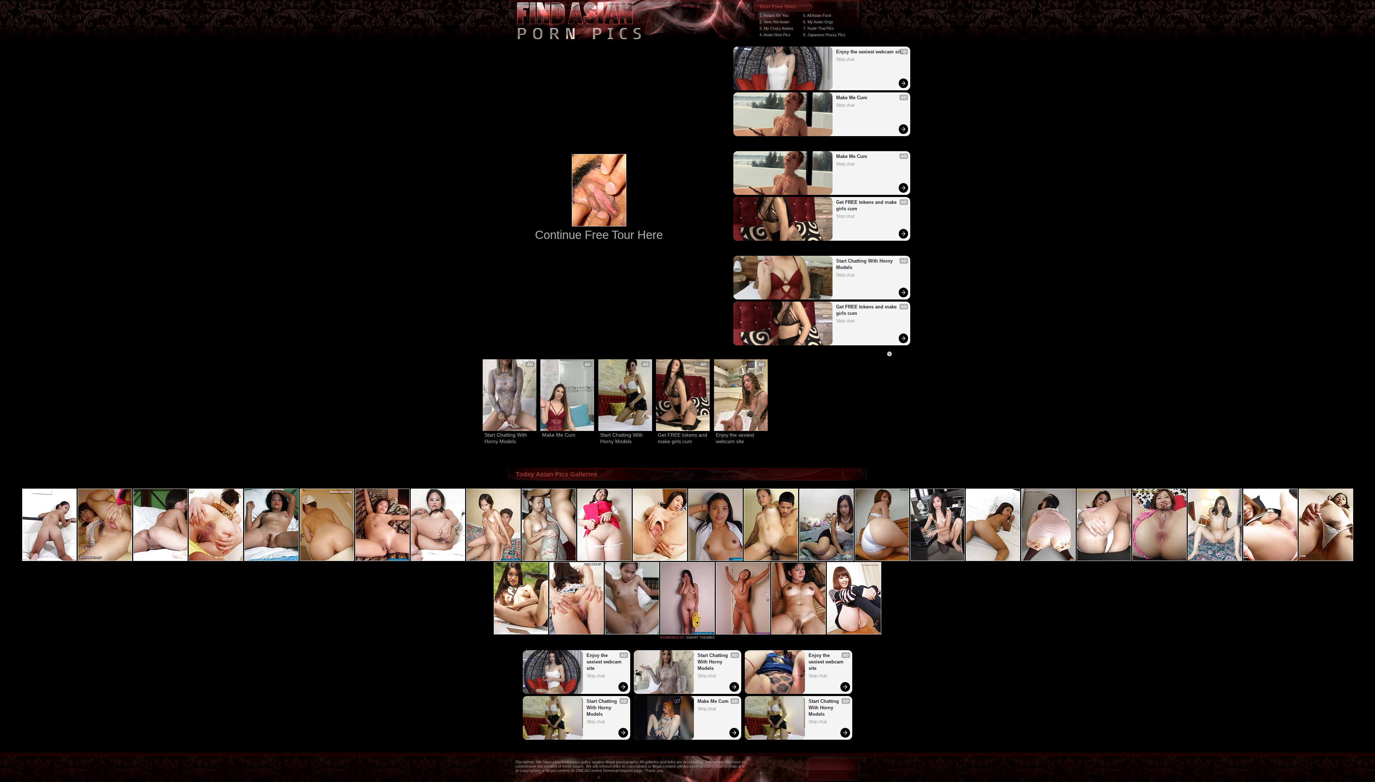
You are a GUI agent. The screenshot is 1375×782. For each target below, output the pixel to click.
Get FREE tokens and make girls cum (867, 205)
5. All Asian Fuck (817, 15)
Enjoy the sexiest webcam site (869, 51)
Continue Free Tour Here (599, 234)
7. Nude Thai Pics (818, 28)
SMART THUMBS (700, 637)
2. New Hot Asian (774, 22)
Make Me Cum (851, 97)
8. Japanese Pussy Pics (824, 35)
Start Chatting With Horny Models (865, 264)
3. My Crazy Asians (776, 28)
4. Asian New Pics (775, 35)
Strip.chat (845, 59)
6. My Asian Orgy (818, 22)
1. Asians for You (773, 15)
